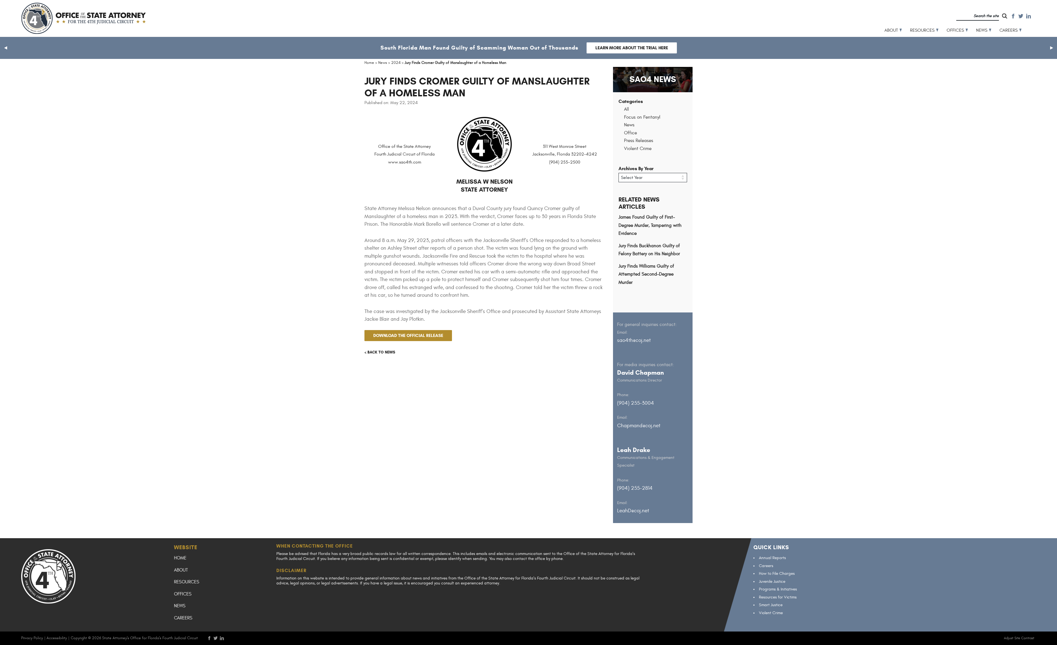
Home (180, 558)
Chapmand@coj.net (638, 426)
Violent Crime (638, 148)
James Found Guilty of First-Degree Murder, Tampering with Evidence (650, 225)
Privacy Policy (32, 638)
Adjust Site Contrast (1019, 638)
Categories (631, 101)
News (981, 30)
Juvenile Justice (772, 581)
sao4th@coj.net (634, 340)
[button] (5, 48)
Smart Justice (771, 605)
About (891, 30)
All (626, 109)
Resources (922, 30)
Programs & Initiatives (778, 589)
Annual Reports (772, 558)
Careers (1008, 30)
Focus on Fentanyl (642, 117)
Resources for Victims (778, 597)
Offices (955, 30)
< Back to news (379, 352)
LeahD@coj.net (633, 511)
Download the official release (408, 335)
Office (630, 133)
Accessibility (57, 638)
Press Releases (638, 140)
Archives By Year (636, 169)
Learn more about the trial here (631, 47)
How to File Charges (777, 573)
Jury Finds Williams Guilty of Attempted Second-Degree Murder (646, 274)
